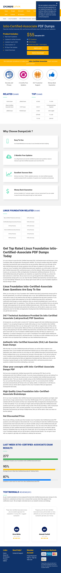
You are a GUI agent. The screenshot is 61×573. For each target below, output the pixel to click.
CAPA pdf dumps (30, 217)
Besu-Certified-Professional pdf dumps (12, 217)
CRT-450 (38, 114)
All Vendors (21, 14)
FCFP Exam (23, 107)
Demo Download (38, 53)
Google (13, 11)
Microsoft (21, 11)
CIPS (6, 14)
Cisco (6, 11)
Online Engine (32, 42)
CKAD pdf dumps (12, 233)
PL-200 (51, 114)
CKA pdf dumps (30, 229)
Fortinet (13, 14)
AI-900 (38, 110)
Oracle (28, 11)
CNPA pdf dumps (12, 237)
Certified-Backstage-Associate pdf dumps (12, 221)
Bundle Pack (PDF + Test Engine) (37, 44)
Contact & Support (18, 553)
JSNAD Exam (22, 101)
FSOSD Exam (22, 110)
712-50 (38, 118)
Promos (5, 559)
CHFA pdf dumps (12, 225)
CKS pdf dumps (30, 233)
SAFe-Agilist (51, 110)
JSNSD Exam (9, 110)
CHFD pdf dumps (30, 225)
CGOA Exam (10, 101)
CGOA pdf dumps (30, 221)
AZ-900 (38, 101)
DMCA (5, 561)
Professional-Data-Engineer (51, 106)
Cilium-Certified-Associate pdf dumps (12, 229)
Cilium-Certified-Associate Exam (9, 106)
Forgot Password (31, 556)
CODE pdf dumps (30, 237)
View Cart (29, 559)
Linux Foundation (12, 18)
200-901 (51, 118)
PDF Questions (32, 39)
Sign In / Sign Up (31, 557)
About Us (5, 555)
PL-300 (51, 101)
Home (4, 18)
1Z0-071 (38, 107)
